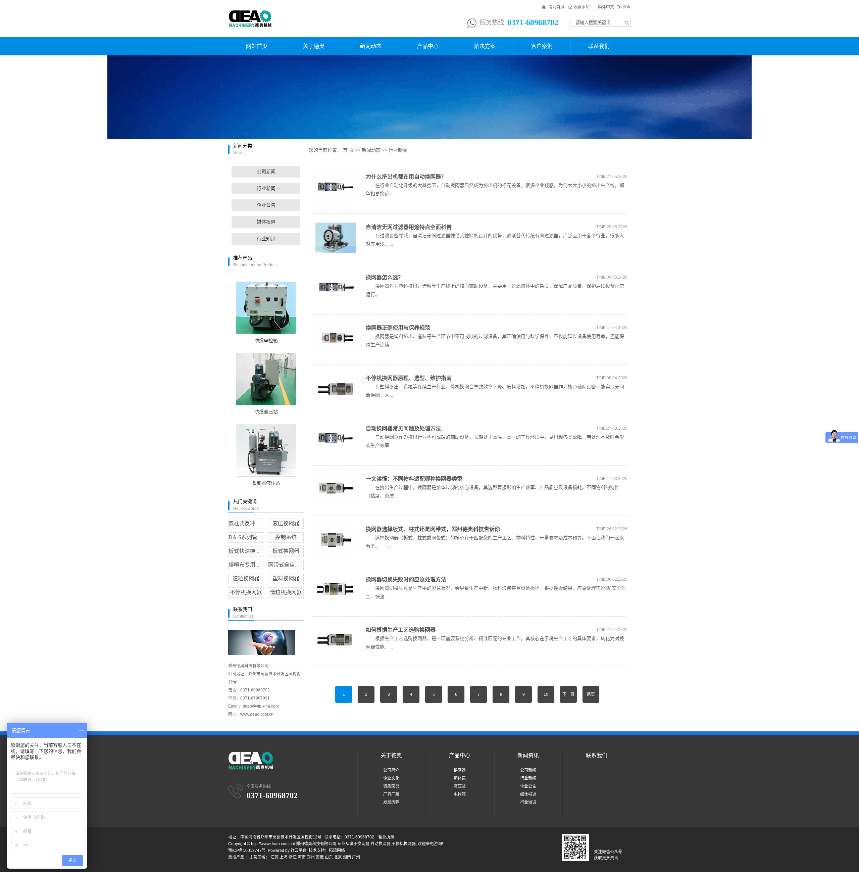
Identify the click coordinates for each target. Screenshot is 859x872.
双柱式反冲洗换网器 (253, 523)
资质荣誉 (391, 786)
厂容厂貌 (391, 794)
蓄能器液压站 (266, 483)
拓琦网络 (337, 850)
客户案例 (542, 46)
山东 (329, 857)
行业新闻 (266, 188)
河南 (302, 857)
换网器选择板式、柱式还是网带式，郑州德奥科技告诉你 (433, 529)
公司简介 (391, 770)
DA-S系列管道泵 (248, 537)
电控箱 (460, 794)
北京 (338, 857)
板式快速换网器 (247, 551)
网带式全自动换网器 (292, 565)
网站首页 (256, 46)
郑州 (311, 857)
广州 (356, 857)
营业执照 (386, 837)
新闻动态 (371, 46)
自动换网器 (380, 843)
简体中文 (606, 7)
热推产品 (236, 857)
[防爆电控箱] (266, 308)
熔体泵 (460, 778)
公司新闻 (266, 171)
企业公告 (266, 205)
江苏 (274, 857)
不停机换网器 (246, 592)
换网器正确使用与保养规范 (398, 328)
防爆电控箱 (266, 340)
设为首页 (556, 7)
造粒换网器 (246, 578)
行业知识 (266, 238)
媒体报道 (266, 222)
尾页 (591, 694)
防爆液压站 (266, 412)
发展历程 (391, 802)
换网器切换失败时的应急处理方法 (406, 579)
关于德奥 (313, 46)
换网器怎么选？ (384, 277)
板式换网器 (285, 551)
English (623, 7)
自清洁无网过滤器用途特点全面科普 (409, 227)
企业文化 (391, 778)
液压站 (460, 786)
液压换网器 (285, 523)
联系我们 (599, 46)
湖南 (347, 857)
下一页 (568, 694)
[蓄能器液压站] (266, 450)
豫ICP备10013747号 (247, 850)
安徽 (320, 857)
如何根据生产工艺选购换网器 (401, 630)
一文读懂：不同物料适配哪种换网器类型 (414, 479)
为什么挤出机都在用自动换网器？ (406, 177)
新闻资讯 (528, 755)
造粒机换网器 (286, 592)
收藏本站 (581, 7)
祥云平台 (299, 850)
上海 (284, 857)
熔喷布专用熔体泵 (250, 565)
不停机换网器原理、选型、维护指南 (409, 378)
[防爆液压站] (266, 379)
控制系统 (286, 537)
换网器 (460, 770)
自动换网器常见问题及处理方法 (403, 428)
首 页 (348, 150)
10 (546, 694)
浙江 (293, 857)
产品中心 (428, 46)
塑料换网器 (285, 578)
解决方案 (485, 46)
